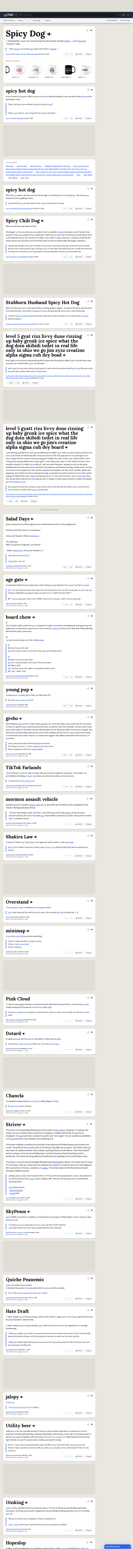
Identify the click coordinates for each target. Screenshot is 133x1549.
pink (87, 1012)
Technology (36, 20)
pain (45, 311)
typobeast (27, 378)
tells (22, 936)
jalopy (8, 1412)
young (22, 700)
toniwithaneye (18, 1020)
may (76, 1133)
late (36, 695)
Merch (89, 54)
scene (24, 727)
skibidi (32, 476)
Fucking (15, 599)
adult (27, 695)
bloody (34, 749)
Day (42, 815)
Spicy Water (13, 177)
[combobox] (69, 15)
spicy (78, 175)
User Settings (125, 20)
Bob (9, 651)
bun (73, 195)
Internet (48, 20)
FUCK (23, 482)
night (50, 104)
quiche (19, 1293)
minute (53, 49)
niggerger (24, 496)
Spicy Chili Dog (35, 166)
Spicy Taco (25, 177)
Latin (34, 1101)
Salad (11, 561)
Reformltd (18, 855)
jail (27, 555)
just (17, 700)
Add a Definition (112, 20)
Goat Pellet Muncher (23, 257)
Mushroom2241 (23, 1298)
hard (11, 1220)
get (27, 1044)
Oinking (8, 1529)
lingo (23, 41)
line (53, 812)
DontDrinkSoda (17, 1529)
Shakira (48, 847)
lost (32, 1039)
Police (8, 1508)
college (61, 1130)
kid (38, 1101)
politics (45, 1167)
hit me (17, 1106)
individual (16, 1039)
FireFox (67, 41)
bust (7, 1514)
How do (18, 944)
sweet (16, 113)
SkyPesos (9, 1232)
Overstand (9, 917)
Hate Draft (9, 1350)
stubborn (18, 316)
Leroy (10, 912)
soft (66, 251)
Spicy (31, 49)
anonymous (15, 1049)
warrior (68, 812)
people (41, 640)
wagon (32, 804)
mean (72, 732)
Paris (39, 1225)
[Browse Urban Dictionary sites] (10, 15)
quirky (47, 1288)
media (30, 1288)
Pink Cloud (9, 1020)
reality (49, 1007)
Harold (13, 1193)
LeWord (15, 952)
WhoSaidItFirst (33, 324)
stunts (28, 1407)
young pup (9, 705)
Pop (49, 727)
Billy (9, 590)
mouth (43, 203)
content (53, 585)
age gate (9, 603)
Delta (8, 1217)
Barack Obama (16, 1190)
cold (31, 544)
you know (24, 944)
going (21, 1044)
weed (48, 1524)
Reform (32, 842)
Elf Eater (17, 917)
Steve (51, 1448)
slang (20, 724)
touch (40, 1007)
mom (12, 1106)
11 (77, 912)
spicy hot (22, 203)
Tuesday (59, 1437)
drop (35, 232)
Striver (8, 1198)
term (15, 804)
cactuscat (15, 754)
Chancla (8, 1111)
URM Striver (16, 1198)
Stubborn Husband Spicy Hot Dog (57, 166)
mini (38, 804)
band (41, 746)
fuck (20, 235)
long (29, 1039)
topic (21, 907)
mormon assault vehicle (13, 823)
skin (28, 251)
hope (46, 248)
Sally (10, 203)
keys (33, 625)
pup (26, 700)
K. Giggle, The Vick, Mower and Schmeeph (27, 54)
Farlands (28, 781)
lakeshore (18, 1455)
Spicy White (88, 175)
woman (85, 96)
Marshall (56, 1162)
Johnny (16, 1524)
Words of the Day (9, 20)
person (15, 695)
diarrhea (61, 232)
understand (12, 907)
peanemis (26, 1293)
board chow (9, 676)
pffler (16, 1350)
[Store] (123, 15)
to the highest (39, 907)
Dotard (8, 1049)
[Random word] (118, 15)
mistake (70, 842)
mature (71, 585)
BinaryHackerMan (20, 676)
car (13, 1402)
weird (30, 776)
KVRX (24, 823)
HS (43, 1135)
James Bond (20, 1407)
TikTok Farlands (11, 786)
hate (15, 1333)
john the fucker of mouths (25, 208)
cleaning (85, 316)
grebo (8, 754)
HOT (26, 113)
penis (46, 96)
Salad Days (9, 566)
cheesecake (81, 476)
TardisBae (16, 1111)
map (9, 936)
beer (12, 1431)
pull (14, 1407)
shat (35, 452)
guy (16, 1012)
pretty (25, 1012)
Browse (20, 20)
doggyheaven (21, 118)
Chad (25, 1333)
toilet (72, 360)
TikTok (8, 773)
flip (53, 1101)
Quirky (8, 1285)
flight (32, 1225)
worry (17, 49)
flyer (51, 1217)
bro (33, 781)
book (20, 1225)
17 (26, 746)
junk (67, 311)
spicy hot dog (10, 118)
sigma (31, 363)
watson (14, 1412)
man (20, 96)
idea (61, 912)
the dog (17, 705)
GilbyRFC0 (18, 566)
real (90, 590)
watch (86, 585)
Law (22, 842)
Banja (15, 603)
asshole (17, 482)
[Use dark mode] (128, 15)
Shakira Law (9, 855)
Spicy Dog (9, 54)
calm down (55, 1044)
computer (55, 628)
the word (82, 41)
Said (34, 776)
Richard (11, 847)
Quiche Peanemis (11, 1298)
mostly (17, 936)
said (22, 561)
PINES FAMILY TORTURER (25, 786)
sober (87, 1004)
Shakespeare (34, 536)
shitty (9, 1402)
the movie (37, 1293)
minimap (8, 952)
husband (36, 311)
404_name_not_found (21, 1232)
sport (41, 1325)
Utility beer (9, 1455)
